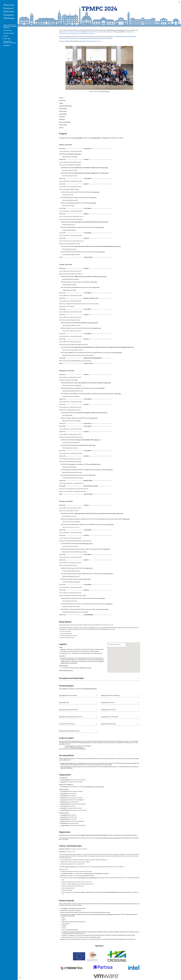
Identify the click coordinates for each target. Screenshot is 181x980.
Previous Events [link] (7, 30)
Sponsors (61, 127)
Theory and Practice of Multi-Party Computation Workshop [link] (10, 26)
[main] (99, 9)
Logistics (61, 103)
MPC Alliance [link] (6, 45)
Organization (62, 116)
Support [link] (5, 36)
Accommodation (63, 113)
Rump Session (62, 100)
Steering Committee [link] (8, 33)
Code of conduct (63, 111)
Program (61, 97)
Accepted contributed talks (65, 105)
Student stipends (63, 124)
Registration (62, 119)
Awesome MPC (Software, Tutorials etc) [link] (9, 42)
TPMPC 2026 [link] (6, 38)
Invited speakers (63, 108)
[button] (179, 2)
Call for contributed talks (65, 122)
